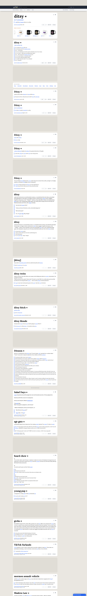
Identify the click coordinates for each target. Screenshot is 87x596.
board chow (16, 484)
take (33, 96)
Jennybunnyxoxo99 (20, 112)
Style (33, 9)
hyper (29, 94)
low (37, 549)
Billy (16, 426)
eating (21, 153)
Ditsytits (36, 86)
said (24, 413)
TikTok (15, 547)
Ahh (16, 22)
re (18, 496)
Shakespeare (30, 400)
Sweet (15, 137)
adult (24, 493)
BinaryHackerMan (21, 484)
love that (19, 265)
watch (53, 424)
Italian (29, 357)
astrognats (18, 142)
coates (18, 310)
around (36, 323)
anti (40, 283)
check (46, 360)
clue (27, 323)
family (38, 358)
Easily (15, 45)
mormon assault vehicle (17, 586)
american (44, 355)
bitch (21, 312)
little (44, 198)
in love (29, 180)
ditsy (15, 24)
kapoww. (18, 267)
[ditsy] (15, 267)
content (37, 424)
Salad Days (15, 415)
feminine (41, 262)
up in (24, 410)
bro (27, 551)
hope (16, 283)
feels (15, 201)
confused (18, 45)
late (29, 493)
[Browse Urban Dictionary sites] (16, 7)
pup (24, 496)
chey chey (18, 99)
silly (15, 20)
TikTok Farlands (16, 553)
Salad (17, 413)
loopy (24, 182)
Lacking (15, 151)
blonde (24, 94)
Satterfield (25, 110)
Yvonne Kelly (18, 24)
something (22, 262)
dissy (40, 86)
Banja (19, 433)
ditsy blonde (25, 86)
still (20, 213)
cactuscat (18, 538)
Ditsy (15, 86)
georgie (15, 310)
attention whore (27, 49)
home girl (18, 326)
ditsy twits (31, 86)
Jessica (22, 22)
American (44, 358)
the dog (19, 498)
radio (34, 283)
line (34, 582)
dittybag (51, 86)
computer (38, 461)
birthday (16, 428)
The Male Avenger (19, 62)
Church (18, 584)
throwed (22, 180)
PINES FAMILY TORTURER (23, 553)
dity (55, 86)
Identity (28, 9)
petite (25, 262)
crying (22, 205)
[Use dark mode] (73, 7)
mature (45, 424)
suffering (27, 151)
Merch (55, 24)
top (21, 265)
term (18, 579)
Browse (21, 9)
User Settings (72, 9)
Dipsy (44, 86)
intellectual (19, 151)
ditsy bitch (19, 86)
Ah (15, 496)
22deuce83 (20, 328)
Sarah (16, 186)
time (33, 94)
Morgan (28, 184)
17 (24, 534)
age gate (15, 433)
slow (21, 323)
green (15, 395)
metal (23, 536)
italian (28, 353)
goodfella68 (19, 383)
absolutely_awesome (21, 315)
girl (19, 22)
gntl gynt (19, 285)
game (38, 426)
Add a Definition (65, 9)
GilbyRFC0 (19, 415)
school (47, 379)
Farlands (24, 551)
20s (35, 493)
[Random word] (68, 7)
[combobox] (45, 7)
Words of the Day (16, 9)
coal (39, 353)
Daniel (16, 184)
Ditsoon (15, 383)
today (38, 96)
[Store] (71, 7)
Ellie (16, 140)
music (52, 523)
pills (36, 96)
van (29, 579)
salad (17, 403)
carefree (19, 137)
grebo (15, 538)
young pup (15, 498)
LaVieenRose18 (19, 188)
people (22, 47)
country (47, 276)
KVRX (23, 586)
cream (25, 153)
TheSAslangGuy (19, 156)
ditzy (47, 86)
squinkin (18, 216)
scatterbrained (20, 20)
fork (29, 153)
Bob (16, 472)
